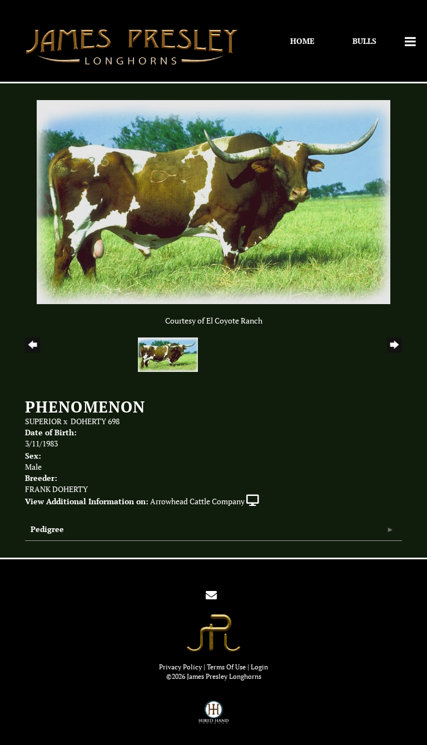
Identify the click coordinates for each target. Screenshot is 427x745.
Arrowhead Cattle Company (197, 501)
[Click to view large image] (213, 201)
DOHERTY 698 (95, 421)
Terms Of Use (226, 667)
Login (259, 667)
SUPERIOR (43, 421)
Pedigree (47, 529)
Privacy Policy (180, 667)
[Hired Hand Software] (213, 717)
